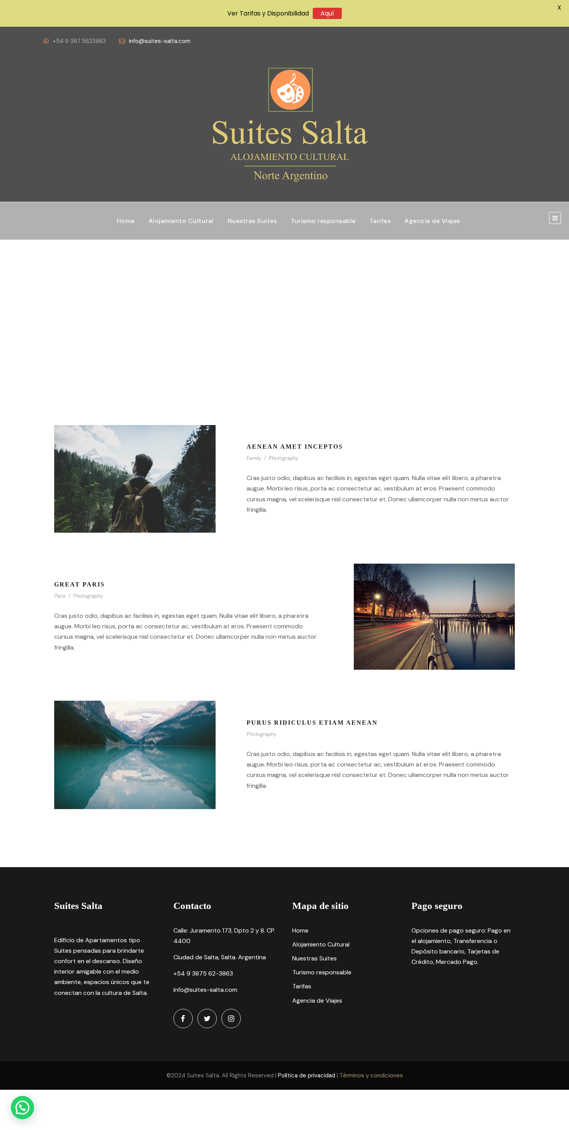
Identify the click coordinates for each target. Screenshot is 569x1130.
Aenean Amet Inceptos (295, 446)
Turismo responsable (323, 221)
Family (254, 458)
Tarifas (380, 221)
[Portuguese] (519, 41)
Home (126, 221)
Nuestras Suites (252, 221)
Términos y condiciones (371, 1075)
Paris (60, 596)
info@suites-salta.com (159, 41)
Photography (283, 458)
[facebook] (183, 1018)
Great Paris (79, 584)
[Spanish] (481, 41)
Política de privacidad (306, 1075)
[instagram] (231, 1018)
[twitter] (207, 1018)
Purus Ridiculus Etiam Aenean (312, 722)
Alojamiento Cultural (181, 221)
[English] (494, 41)
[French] (506, 41)
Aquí (327, 13)
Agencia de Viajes (432, 221)
